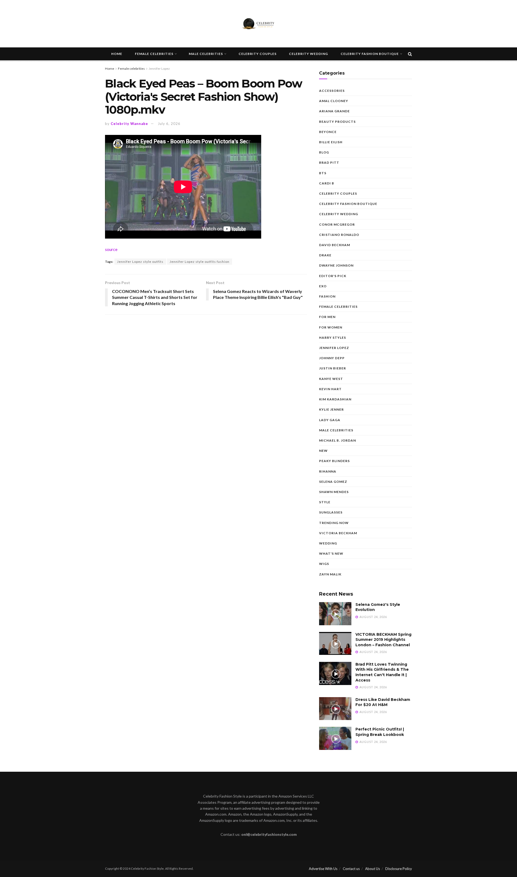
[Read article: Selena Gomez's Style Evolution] (335, 613)
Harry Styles (332, 338)
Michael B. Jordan (337, 440)
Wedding (328, 543)
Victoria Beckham (338, 533)
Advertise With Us (323, 868)
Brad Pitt (329, 162)
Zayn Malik (330, 574)
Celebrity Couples (258, 54)
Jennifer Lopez (159, 69)
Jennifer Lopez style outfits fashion (199, 262)
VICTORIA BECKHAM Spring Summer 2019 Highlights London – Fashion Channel (383, 639)
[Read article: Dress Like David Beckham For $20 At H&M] (335, 708)
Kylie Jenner (331, 409)
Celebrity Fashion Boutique (370, 54)
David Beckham (334, 245)
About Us (372, 868)
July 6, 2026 (169, 123)
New (323, 451)
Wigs (324, 564)
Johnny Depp (332, 358)
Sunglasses (331, 512)
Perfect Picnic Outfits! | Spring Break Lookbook (379, 732)
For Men (327, 317)
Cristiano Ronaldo (339, 235)
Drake (325, 255)
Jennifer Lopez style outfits (140, 262)
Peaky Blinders (334, 461)
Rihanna (327, 471)
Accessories (332, 91)
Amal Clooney (333, 101)
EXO (323, 286)
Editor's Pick (332, 276)
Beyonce (328, 132)
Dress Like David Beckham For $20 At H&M (382, 702)
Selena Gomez (333, 482)
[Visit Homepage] (258, 23)
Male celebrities (206, 54)
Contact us (351, 868)
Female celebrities (154, 54)
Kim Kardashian (335, 399)
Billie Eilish (331, 142)
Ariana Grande (334, 111)
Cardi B (326, 183)
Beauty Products (337, 122)
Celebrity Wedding (308, 54)
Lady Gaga (329, 420)
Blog (324, 152)
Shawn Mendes (334, 492)
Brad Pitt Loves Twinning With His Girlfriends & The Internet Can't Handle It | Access (382, 672)
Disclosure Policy (398, 868)
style (324, 502)
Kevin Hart (330, 389)
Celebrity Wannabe (129, 123)
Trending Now (334, 523)
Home (116, 54)
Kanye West (331, 379)
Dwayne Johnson (336, 265)
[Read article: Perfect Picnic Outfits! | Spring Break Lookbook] (335, 738)
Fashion (327, 296)
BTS (322, 173)
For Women (330, 327)
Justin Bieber (332, 368)
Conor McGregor (337, 224)
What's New (331, 553)
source (111, 249)
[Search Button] (410, 53)
